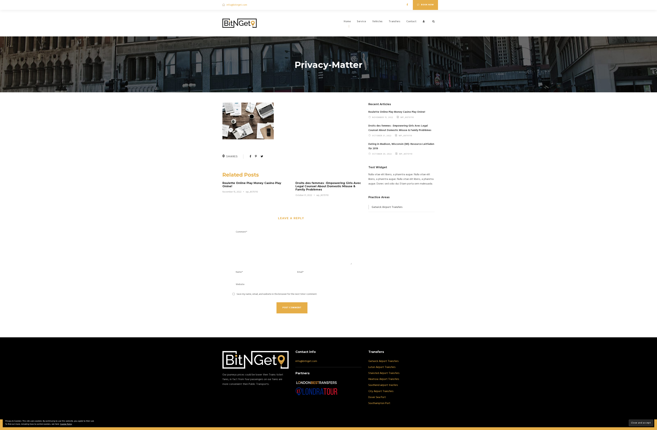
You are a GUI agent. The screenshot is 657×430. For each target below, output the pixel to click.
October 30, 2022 (382, 154)
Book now (427, 4)
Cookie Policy (66, 424)
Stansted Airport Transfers (384, 373)
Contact (411, 21)
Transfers (394, 21)
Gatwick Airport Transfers (387, 207)
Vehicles (377, 21)
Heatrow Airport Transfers (383, 379)
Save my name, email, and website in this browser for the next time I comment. (277, 294)
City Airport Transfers (381, 391)
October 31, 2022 (303, 195)
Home (347, 21)
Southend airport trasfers (383, 385)
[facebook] (407, 5)
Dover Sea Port (377, 397)
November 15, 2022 (231, 192)
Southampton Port (379, 403)
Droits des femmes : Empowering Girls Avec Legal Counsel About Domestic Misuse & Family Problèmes (328, 186)
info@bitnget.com (237, 5)
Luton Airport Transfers (382, 367)
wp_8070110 (252, 192)
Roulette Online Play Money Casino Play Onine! (396, 112)
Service (361, 21)
